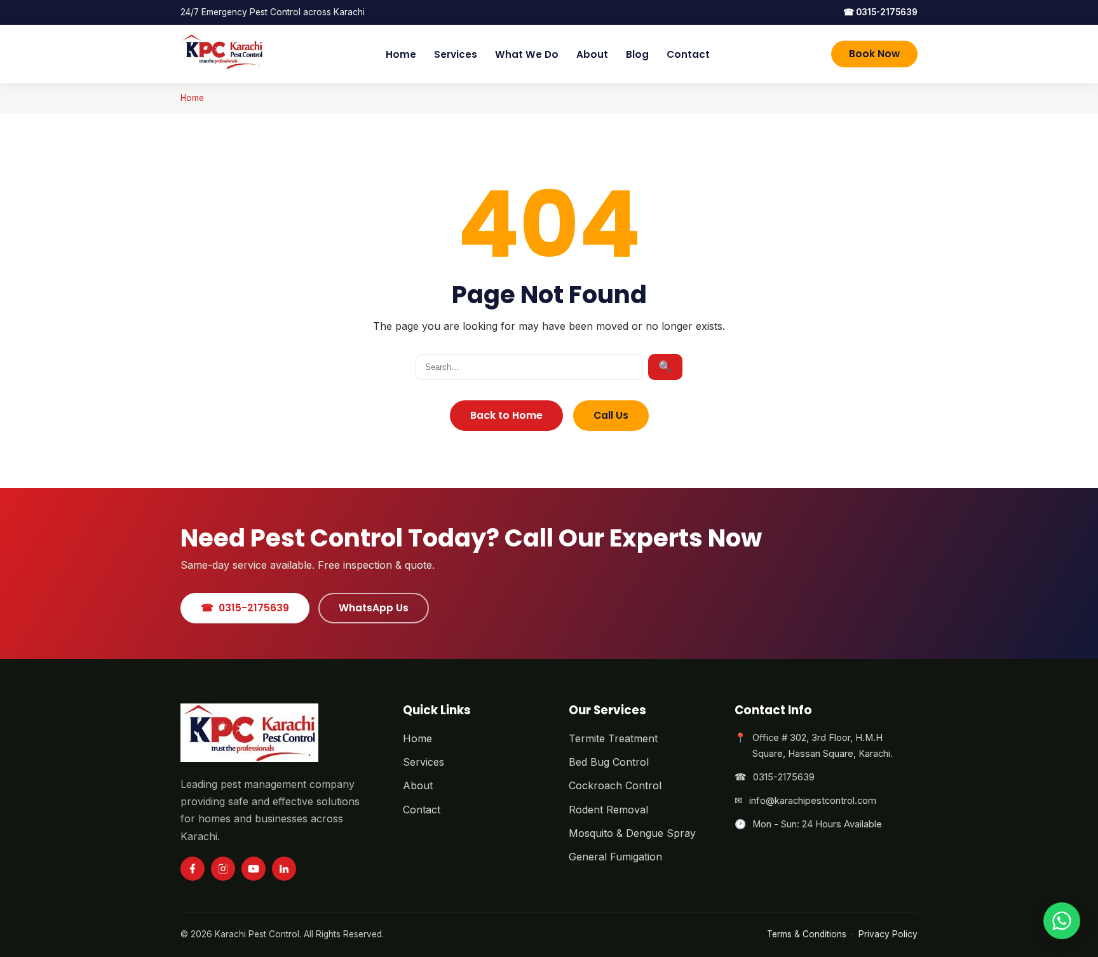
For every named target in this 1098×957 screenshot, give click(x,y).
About (592, 54)
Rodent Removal (608, 809)
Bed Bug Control (609, 762)
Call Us (610, 415)
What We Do (527, 54)
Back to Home (506, 415)
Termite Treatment (613, 738)
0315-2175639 (880, 12)
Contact (688, 54)
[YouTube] (253, 869)
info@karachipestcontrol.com (812, 800)
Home (401, 54)
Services (455, 54)
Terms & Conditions (806, 934)
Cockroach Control (615, 785)
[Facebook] (192, 869)
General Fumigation (615, 856)
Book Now (874, 53)
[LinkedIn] (284, 869)
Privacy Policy (888, 934)
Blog (637, 54)
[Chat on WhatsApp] (1061, 920)
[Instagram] (223, 869)
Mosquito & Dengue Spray (632, 833)
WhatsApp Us (374, 607)
